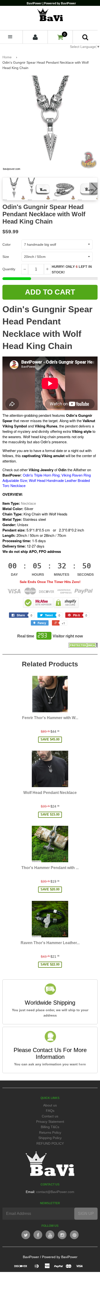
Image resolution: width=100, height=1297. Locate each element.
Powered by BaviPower (59, 1257)
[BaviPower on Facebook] (37, 1234)
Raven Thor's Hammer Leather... (50, 943)
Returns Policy (50, 1132)
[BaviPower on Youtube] (50, 1234)
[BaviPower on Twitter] (25, 1234)
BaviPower (31, 1257)
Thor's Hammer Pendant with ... (50, 868)
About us (50, 1105)
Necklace (28, 503)
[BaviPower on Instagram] (62, 1234)
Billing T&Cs (50, 1127)
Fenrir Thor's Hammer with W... (50, 718)
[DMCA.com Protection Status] (83, 646)
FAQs (50, 1111)
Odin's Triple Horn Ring (41, 475)
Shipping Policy (50, 1138)
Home (7, 57)
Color (6, 244)
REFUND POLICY (50, 1143)
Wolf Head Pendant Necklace (50, 793)
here (82, 1064)
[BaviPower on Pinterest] (74, 1234)
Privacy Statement (50, 1121)
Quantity (8, 269)
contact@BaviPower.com (55, 1192)
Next (93, 189)
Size (5, 257)
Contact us (50, 1116)
